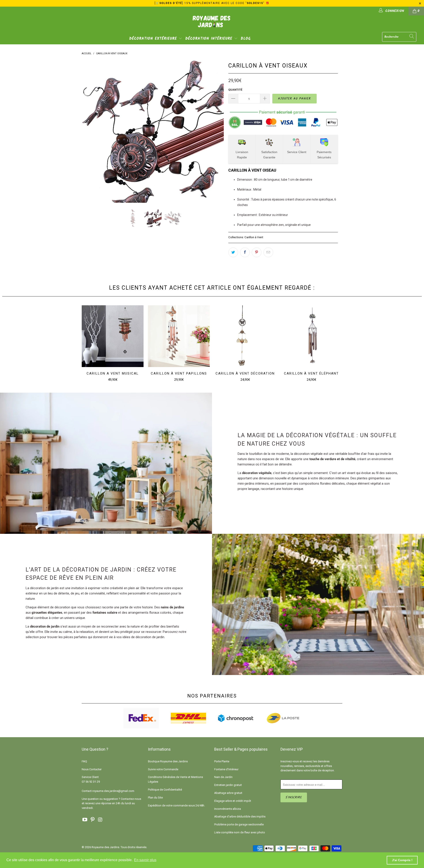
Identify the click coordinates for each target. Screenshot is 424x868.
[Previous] (89, 132)
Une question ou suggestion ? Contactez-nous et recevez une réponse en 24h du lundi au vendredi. (111, 803)
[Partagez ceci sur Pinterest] (256, 252)
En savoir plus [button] (145, 860)
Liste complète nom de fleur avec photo (239, 832)
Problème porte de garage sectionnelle (239, 824)
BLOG (246, 39)
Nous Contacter (92, 769)
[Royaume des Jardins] (212, 24)
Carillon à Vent (253, 237)
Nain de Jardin (223, 777)
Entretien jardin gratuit (228, 785)
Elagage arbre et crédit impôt (232, 800)
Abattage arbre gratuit (228, 793)
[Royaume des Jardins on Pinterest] (92, 820)
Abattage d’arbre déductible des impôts (239, 816)
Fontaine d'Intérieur (226, 769)
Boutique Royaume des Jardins (168, 761)
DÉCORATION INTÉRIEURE (209, 39)
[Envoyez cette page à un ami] (268, 252)
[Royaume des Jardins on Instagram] (100, 820)
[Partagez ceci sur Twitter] (233, 252)
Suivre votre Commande (163, 769)
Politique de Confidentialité (165, 789)
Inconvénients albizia (227, 808)
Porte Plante (221, 761)
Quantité (235, 89)
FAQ (84, 761)
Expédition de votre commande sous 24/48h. (176, 805)
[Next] (216, 132)
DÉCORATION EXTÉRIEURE (154, 39)
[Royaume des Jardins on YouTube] (85, 820)
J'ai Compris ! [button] (402, 860)
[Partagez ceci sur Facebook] (245, 252)
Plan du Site (155, 797)
